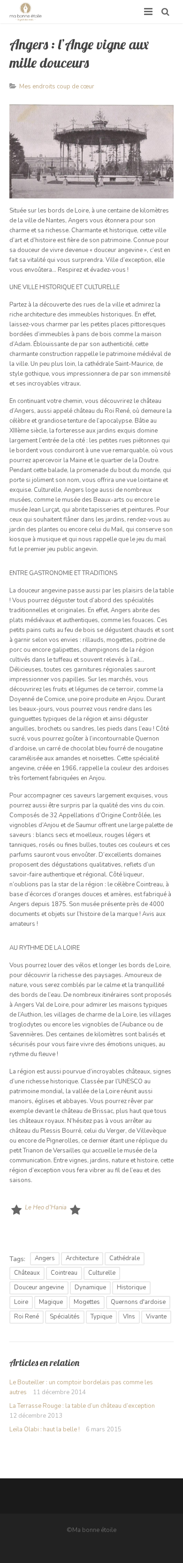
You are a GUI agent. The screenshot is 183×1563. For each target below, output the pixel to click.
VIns (129, 1316)
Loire (21, 1302)
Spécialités (65, 1316)
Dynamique (90, 1287)
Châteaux (27, 1273)
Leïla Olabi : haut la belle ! (44, 1429)
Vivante (156, 1316)
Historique (131, 1287)
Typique (101, 1316)
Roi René (26, 1316)
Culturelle (101, 1273)
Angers (45, 1258)
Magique (51, 1302)
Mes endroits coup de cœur (56, 86)
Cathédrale (124, 1258)
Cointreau (64, 1273)
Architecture (82, 1258)
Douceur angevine (39, 1287)
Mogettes (87, 1302)
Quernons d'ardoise (138, 1302)
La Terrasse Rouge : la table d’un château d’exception (82, 1406)
